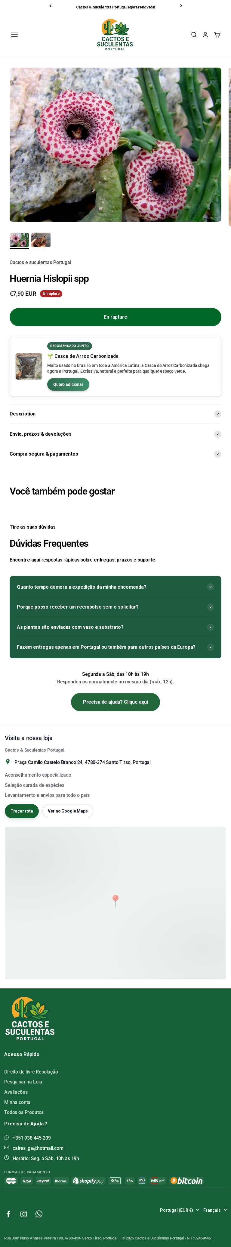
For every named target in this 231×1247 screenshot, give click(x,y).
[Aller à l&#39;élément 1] (19, 241)
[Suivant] (181, 5)
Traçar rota (22, 811)
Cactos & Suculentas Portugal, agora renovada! (115, 7)
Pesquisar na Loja (23, 1082)
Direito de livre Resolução (31, 1072)
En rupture (115, 317)
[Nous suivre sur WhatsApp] (39, 1214)
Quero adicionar (68, 384)
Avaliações (15, 1092)
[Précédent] (50, 5)
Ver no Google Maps (68, 811)
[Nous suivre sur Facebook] (8, 1214)
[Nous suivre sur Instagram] (24, 1214)
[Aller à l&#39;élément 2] (41, 241)
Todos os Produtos (24, 1112)
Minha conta (17, 1102)
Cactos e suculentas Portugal (40, 262)
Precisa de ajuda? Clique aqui (115, 702)
